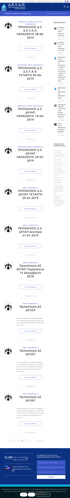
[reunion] (8, 228)
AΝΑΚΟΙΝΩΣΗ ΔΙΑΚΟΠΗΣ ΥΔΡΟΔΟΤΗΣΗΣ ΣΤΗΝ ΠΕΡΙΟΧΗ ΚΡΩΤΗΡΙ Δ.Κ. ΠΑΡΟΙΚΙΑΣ (59, 200)
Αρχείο (30, 22)
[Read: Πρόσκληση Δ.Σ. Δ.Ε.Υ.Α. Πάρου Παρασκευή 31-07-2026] (55, 43)
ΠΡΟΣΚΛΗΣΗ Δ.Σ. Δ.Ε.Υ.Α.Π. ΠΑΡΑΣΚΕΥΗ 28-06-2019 (30, 32)
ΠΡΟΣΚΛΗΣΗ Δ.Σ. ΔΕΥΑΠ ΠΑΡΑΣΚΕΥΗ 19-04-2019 (30, 114)
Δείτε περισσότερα (30, 48)
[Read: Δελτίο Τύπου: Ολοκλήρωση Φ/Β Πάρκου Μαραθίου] (55, 124)
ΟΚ (23, 494)
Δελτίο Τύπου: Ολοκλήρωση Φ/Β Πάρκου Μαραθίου (61, 127)
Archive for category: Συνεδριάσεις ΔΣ (18, 13)
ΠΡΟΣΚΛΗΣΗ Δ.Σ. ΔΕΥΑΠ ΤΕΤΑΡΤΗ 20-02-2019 (30, 194)
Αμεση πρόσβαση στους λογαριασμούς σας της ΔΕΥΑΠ (21, 468)
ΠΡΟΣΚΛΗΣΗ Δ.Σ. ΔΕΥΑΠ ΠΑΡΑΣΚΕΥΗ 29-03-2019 (30, 155)
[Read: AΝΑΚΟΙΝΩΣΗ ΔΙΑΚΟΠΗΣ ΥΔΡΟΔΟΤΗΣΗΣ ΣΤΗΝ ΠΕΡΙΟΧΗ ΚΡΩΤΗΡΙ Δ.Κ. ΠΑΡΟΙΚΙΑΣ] (55, 105)
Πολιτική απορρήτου (43, 494)
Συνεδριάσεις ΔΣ (30, 24)
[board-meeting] (8, 25)
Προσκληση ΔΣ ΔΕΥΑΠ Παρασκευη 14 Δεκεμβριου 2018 (30, 271)
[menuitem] (43, 1)
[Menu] (68, 6)
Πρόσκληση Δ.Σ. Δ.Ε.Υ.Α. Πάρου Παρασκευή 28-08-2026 (61, 31)
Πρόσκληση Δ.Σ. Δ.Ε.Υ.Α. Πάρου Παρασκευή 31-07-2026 (61, 46)
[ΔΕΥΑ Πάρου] (13, 7)
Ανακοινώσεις (23, 22)
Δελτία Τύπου (37, 22)
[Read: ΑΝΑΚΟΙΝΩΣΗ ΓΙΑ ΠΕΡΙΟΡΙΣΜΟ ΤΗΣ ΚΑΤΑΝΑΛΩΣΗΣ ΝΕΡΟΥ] (55, 88)
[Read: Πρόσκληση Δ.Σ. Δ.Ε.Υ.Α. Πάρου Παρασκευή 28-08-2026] (55, 28)
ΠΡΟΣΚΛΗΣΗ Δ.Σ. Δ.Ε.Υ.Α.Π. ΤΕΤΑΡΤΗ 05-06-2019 (30, 73)
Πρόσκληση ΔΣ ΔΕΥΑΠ (30, 308)
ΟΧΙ (32, 494)
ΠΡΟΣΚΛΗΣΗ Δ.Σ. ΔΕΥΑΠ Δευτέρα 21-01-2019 (30, 231)
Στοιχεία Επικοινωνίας (57, 1)
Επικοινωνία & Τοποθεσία (43, 1)
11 (25, 441)
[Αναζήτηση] (63, 7)
